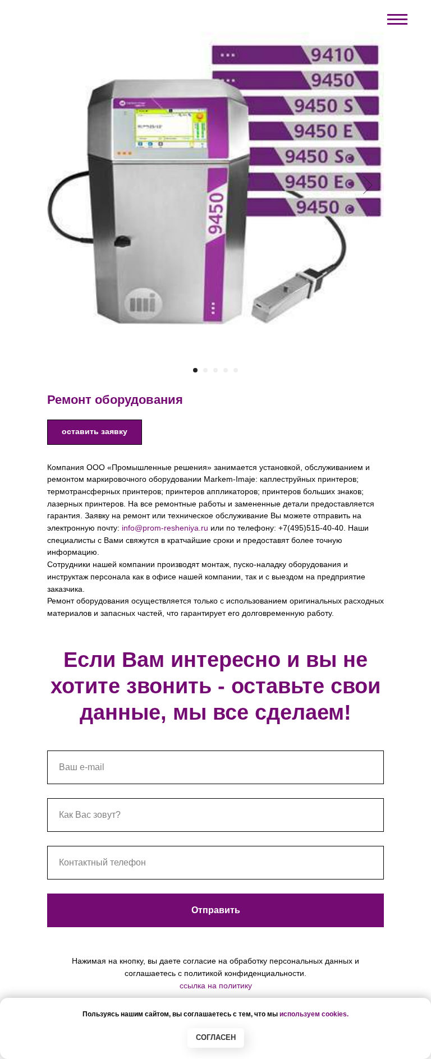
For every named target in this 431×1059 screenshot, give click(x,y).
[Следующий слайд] (368, 185)
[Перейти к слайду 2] (205, 370)
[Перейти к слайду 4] (225, 370)
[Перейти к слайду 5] (235, 370)
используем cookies (313, 1014)
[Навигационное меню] (397, 19)
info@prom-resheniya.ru (165, 527)
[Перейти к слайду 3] (215, 370)
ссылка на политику (216, 985)
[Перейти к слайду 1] (195, 370)
